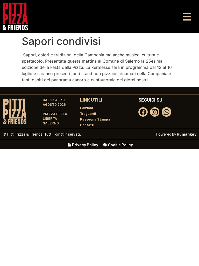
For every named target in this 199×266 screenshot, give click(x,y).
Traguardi (88, 113)
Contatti (87, 124)
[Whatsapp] (166, 112)
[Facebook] (143, 112)
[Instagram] (154, 112)
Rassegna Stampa (95, 119)
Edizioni (86, 107)
